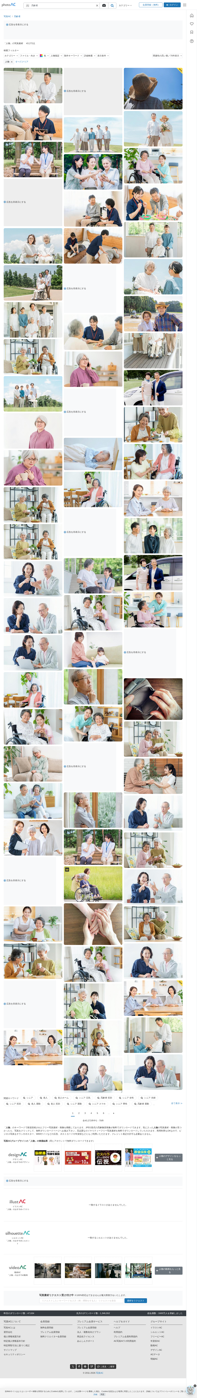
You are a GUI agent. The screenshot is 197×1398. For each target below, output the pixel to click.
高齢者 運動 (143, 1103)
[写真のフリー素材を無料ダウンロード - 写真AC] (9, 4)
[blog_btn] (92, 1366)
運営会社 (8, 1332)
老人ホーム (63, 1097)
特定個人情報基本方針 (14, 1341)
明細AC (154, 1359)
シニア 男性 (121, 1103)
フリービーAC (157, 1336)
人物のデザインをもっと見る (170, 1157)
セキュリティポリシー (14, 1354)
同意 (102, 1394)
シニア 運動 (76, 1103)
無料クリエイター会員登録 (53, 1336)
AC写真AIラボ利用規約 (125, 1341)
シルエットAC (157, 1332)
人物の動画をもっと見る (170, 1270)
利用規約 (118, 1332)
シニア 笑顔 (15, 1103)
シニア (29, 1097)
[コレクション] (192, 32)
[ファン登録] (192, 24)
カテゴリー (9, 55)
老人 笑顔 (55, 1103)
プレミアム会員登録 (50, 1332)
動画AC (154, 1345)
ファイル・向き (27, 55)
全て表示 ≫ (177, 1103)
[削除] (12, 61)
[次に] (113, 1113)
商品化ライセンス (85, 1336)
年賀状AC (155, 1341)
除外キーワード (71, 55)
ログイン (173, 5)
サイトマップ (10, 1350)
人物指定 (55, 55)
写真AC (7, 16)
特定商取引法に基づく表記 (17, 1345)
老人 (45, 1097)
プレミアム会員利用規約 (125, 1336)
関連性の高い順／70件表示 (166, 55)
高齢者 (17, 16)
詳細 (95, 1394)
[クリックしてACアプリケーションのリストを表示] (184, 5)
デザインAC (156, 1350)
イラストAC (156, 1327)
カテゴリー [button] (124, 5)
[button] (97, 5)
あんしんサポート (85, 1341)
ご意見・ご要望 (107, 1366)
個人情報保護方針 (12, 1336)
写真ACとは (9, 1327)
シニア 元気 (84, 1097)
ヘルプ (117, 1327)
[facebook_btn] (79, 1366)
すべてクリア (21, 61)
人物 (7, 61)
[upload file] (104, 5)
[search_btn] (112, 5)
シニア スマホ (99, 1103)
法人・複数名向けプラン (89, 1332)
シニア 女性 (128, 1097)
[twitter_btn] (73, 1366)
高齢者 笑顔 (106, 1097)
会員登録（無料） (151, 5)
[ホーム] (192, 15)
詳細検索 (88, 55)
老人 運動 (35, 1103)
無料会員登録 (46, 1327)
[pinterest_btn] (85, 1366)
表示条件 (101, 55)
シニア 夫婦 (149, 1097)
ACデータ (155, 1354)
